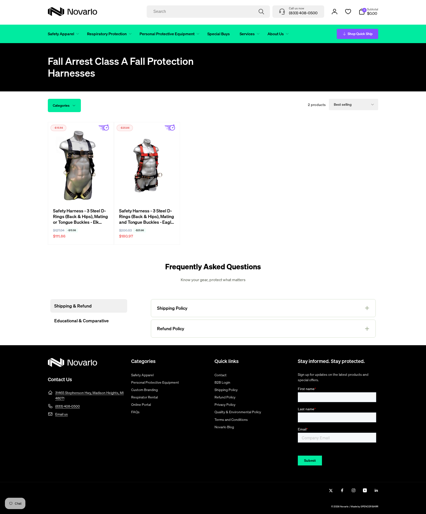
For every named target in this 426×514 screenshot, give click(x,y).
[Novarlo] (72, 365)
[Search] (261, 12)
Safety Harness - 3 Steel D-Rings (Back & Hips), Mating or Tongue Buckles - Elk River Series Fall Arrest (80, 216)
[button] (62, 34)
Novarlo (344, 506)
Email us (61, 414)
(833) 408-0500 (67, 406)
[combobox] (208, 11)
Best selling (343, 104)
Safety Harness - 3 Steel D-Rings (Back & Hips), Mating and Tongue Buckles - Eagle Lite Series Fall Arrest (146, 216)
